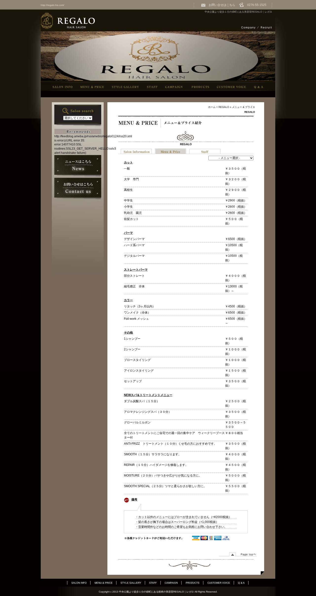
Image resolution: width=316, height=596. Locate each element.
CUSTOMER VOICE (218, 582)
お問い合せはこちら (220, 5)
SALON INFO (79, 582)
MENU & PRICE (104, 582)
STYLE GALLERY (130, 582)
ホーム (212, 107)
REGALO (223, 107)
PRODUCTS (192, 582)
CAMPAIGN (171, 582)
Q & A (241, 582)
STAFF (153, 582)
